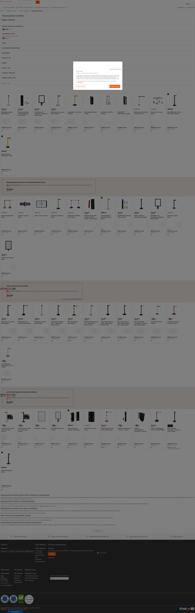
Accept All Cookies (115, 86)
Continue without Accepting (115, 69)
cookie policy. (80, 82)
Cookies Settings (80, 86)
